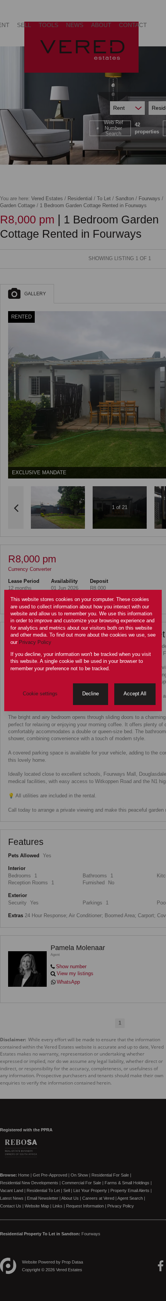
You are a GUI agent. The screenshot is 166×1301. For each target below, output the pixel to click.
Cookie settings (40, 693)
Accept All (135, 693)
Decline (90, 693)
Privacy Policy (35, 642)
